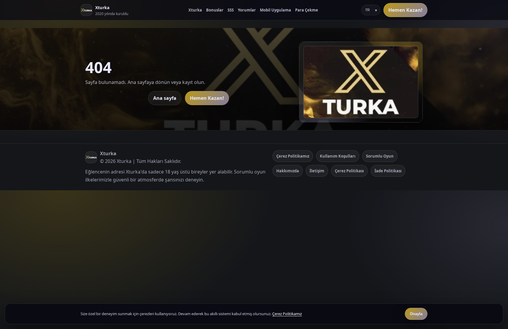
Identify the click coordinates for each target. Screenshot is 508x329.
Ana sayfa (164, 98)
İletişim (317, 170)
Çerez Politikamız (292, 156)
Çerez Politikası (349, 170)
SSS (231, 10)
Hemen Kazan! (405, 10)
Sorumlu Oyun (380, 156)
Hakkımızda (287, 170)
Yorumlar (247, 10)
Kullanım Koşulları (337, 156)
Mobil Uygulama (275, 10)
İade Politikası (388, 170)
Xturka (195, 10)
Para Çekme (306, 10)
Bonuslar (214, 10)
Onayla (416, 314)
